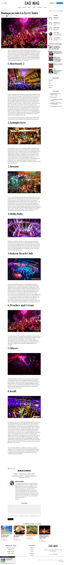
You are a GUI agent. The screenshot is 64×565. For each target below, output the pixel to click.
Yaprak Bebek (56, 17)
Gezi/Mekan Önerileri (4, 10)
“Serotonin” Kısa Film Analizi (57, 24)
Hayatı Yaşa (51, 85)
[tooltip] (1, 3)
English (50, 87)
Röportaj (50, 80)
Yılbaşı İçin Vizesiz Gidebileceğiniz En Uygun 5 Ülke (44, 537)
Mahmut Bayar (56, 22)
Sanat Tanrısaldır (53, 97)
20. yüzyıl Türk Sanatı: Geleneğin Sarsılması (56, 100)
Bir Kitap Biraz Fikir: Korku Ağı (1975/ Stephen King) (56, 103)
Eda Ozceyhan (19, 481)
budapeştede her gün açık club (30, 476)
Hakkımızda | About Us (11, 547)
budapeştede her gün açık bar (17, 476)
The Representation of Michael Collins (58, 71)
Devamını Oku (4, 540)
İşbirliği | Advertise (10, 551)
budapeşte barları (22, 473)
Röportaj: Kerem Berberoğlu (56, 29)
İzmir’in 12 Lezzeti (30, 535)
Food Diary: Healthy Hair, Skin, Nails (57, 47)
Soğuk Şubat (56, 18)
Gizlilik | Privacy (11, 549)
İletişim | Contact (11, 553)
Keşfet (50, 81)
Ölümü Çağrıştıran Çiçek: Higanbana (58, 39)
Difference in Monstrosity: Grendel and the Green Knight (58, 59)
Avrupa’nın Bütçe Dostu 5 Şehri (56, 106)
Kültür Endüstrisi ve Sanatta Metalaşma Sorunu (55, 94)
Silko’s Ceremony (58, 64)
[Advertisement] (24, 462)
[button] (61, 11)
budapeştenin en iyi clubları (24, 477)
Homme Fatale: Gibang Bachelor (58, 52)
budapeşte (15, 473)
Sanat (50, 83)
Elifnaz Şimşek (56, 27)
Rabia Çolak (56, 32)
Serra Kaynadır (57, 37)
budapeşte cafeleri (31, 473)
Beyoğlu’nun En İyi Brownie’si (18, 536)
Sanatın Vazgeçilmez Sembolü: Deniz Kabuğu (58, 34)
